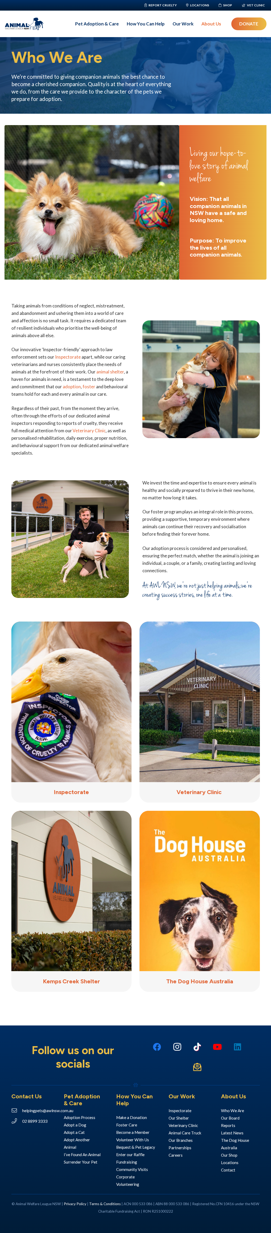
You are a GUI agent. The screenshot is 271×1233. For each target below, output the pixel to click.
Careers (176, 1155)
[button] (121, 24)
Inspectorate (68, 357)
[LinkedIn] (238, 1047)
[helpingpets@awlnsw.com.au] (16, 1110)
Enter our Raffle (130, 1154)
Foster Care (126, 1124)
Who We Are (232, 1110)
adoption (72, 386)
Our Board (230, 1118)
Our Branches (181, 1140)
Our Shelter (179, 1118)
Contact (228, 1170)
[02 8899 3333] (16, 1121)
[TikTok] (197, 1047)
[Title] (197, 1067)
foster (89, 386)
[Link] (71, 792)
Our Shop (229, 1155)
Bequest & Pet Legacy (135, 1147)
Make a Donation (132, 1117)
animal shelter (110, 372)
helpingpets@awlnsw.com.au (47, 1110)
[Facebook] (157, 1047)
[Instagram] (177, 1047)
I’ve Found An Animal (82, 1154)
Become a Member (133, 1132)
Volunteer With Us (133, 1139)
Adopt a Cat (74, 1132)
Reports (228, 1125)
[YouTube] (217, 1047)
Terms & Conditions (105, 1204)
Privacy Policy (75, 1204)
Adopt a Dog (75, 1124)
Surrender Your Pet (80, 1162)
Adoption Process (79, 1117)
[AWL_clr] (24, 23)
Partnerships (180, 1147)
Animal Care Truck (185, 1132)
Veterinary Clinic (89, 430)
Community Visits (132, 1169)
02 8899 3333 (35, 1121)
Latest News (232, 1132)
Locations (229, 1162)
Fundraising (126, 1162)
